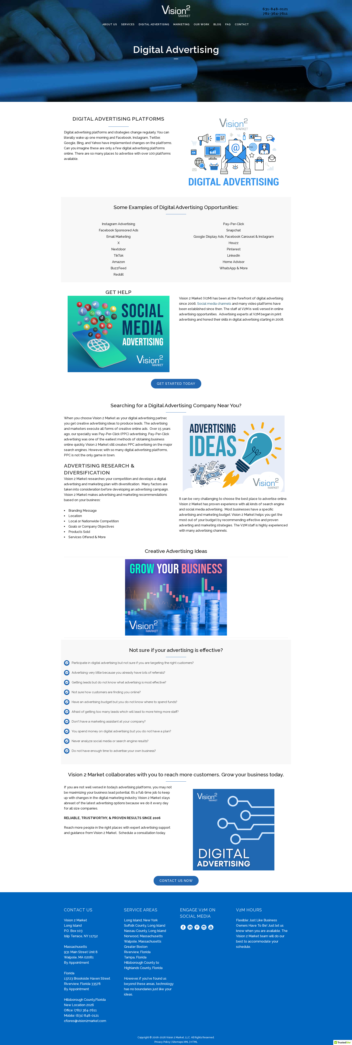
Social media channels (214, 304)
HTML (194, 1042)
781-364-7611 (275, 13)
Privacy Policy (162, 1042)
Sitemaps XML (180, 1042)
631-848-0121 (275, 9)
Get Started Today (176, 384)
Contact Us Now (176, 881)
